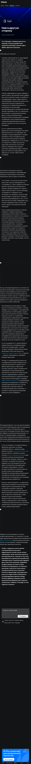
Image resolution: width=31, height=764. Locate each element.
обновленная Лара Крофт (21, 451)
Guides (17, 5)
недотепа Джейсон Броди (16, 455)
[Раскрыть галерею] (15, 51)
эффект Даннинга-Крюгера (10, 380)
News (7, 5)
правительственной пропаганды (12, 353)
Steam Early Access (6, 540)
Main (2, 5)
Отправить (23, 616)
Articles (12, 5)
